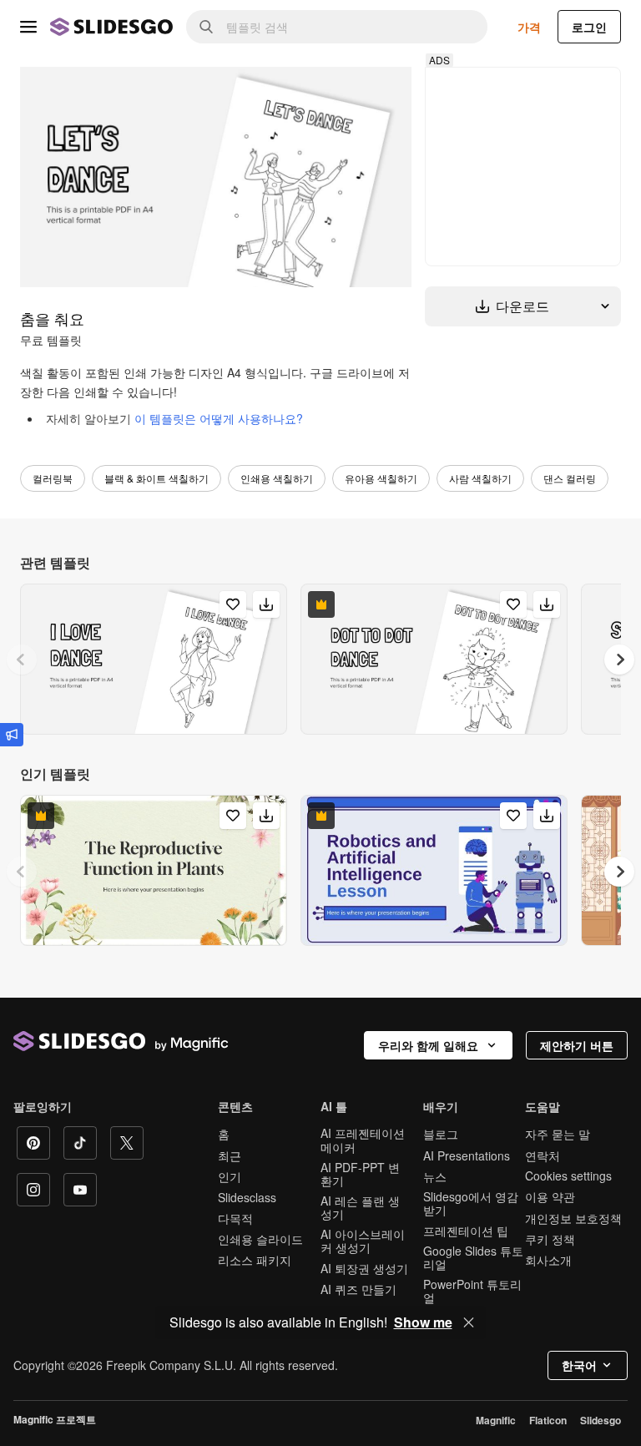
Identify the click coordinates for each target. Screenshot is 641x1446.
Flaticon (548, 1420)
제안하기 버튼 (576, 1045)
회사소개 (548, 1260)
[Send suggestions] (11, 734)
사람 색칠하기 (480, 478)
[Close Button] (469, 1322)
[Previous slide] (22, 660)
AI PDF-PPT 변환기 (360, 1173)
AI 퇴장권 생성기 (364, 1268)
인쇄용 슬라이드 (260, 1239)
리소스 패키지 (254, 1260)
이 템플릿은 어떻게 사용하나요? (218, 418)
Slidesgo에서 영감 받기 (470, 1203)
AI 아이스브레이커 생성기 (362, 1240)
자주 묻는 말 (557, 1133)
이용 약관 (550, 1196)
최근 (229, 1155)
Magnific (496, 1420)
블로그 (440, 1133)
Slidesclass (247, 1197)
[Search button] (206, 26)
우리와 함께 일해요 (428, 1045)
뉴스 (435, 1176)
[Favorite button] (233, 604)
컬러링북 (53, 478)
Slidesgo (600, 1420)
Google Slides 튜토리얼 (473, 1257)
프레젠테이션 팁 (465, 1230)
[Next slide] (619, 660)
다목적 (235, 1218)
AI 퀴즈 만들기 (358, 1289)
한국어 (579, 1365)
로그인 (589, 26)
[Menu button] (28, 26)
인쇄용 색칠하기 (276, 478)
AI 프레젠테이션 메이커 (362, 1139)
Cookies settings (568, 1176)
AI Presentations (466, 1155)
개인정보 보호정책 (573, 1218)
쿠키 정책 (550, 1239)
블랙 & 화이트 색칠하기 (156, 478)
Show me (423, 1322)
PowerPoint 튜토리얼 (472, 1290)
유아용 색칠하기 (381, 478)
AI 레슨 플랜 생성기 (360, 1207)
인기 (229, 1176)
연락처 (542, 1155)
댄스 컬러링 (569, 478)
